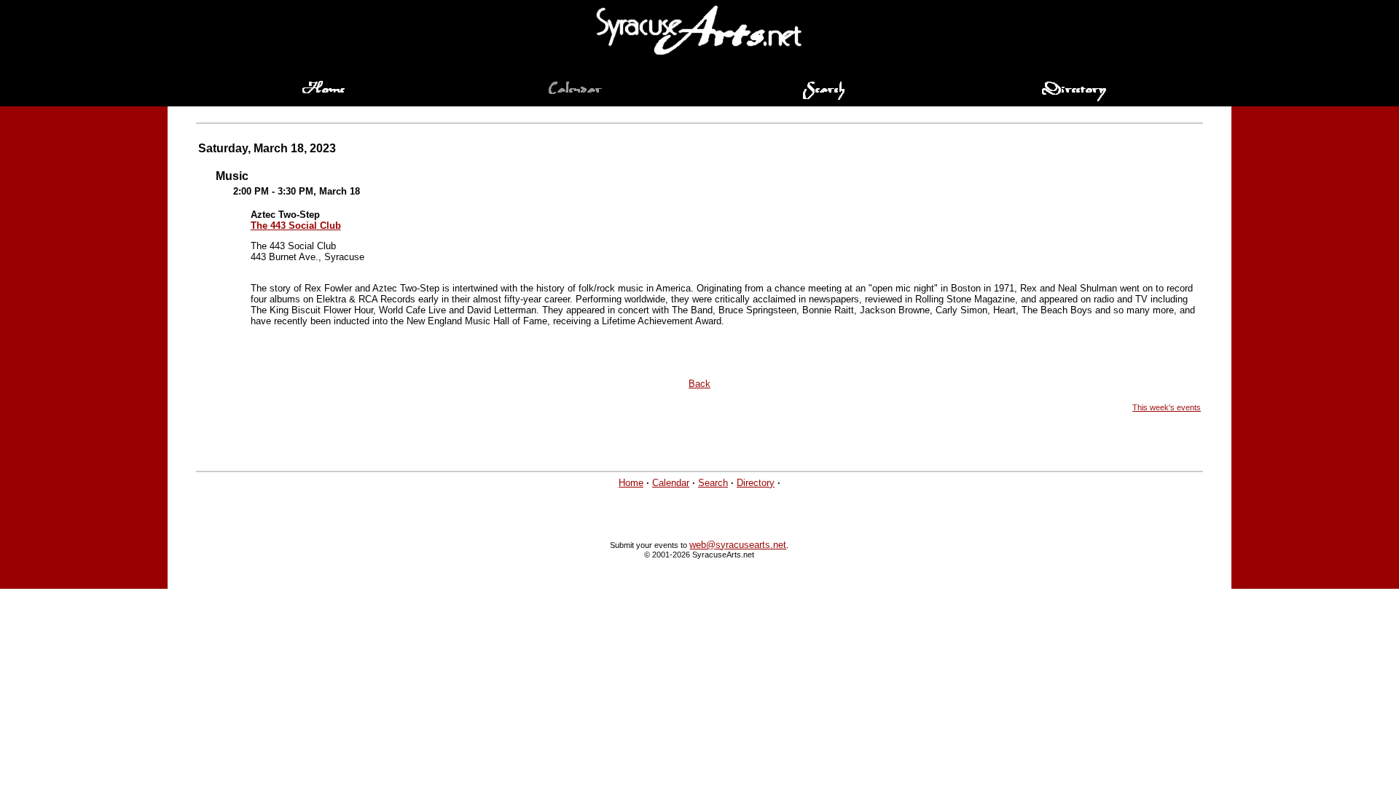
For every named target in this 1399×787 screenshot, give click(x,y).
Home (631, 482)
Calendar (670, 482)
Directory (756, 482)
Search (713, 482)
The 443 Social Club (296, 225)
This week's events (1166, 407)
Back (699, 383)
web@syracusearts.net (737, 544)
